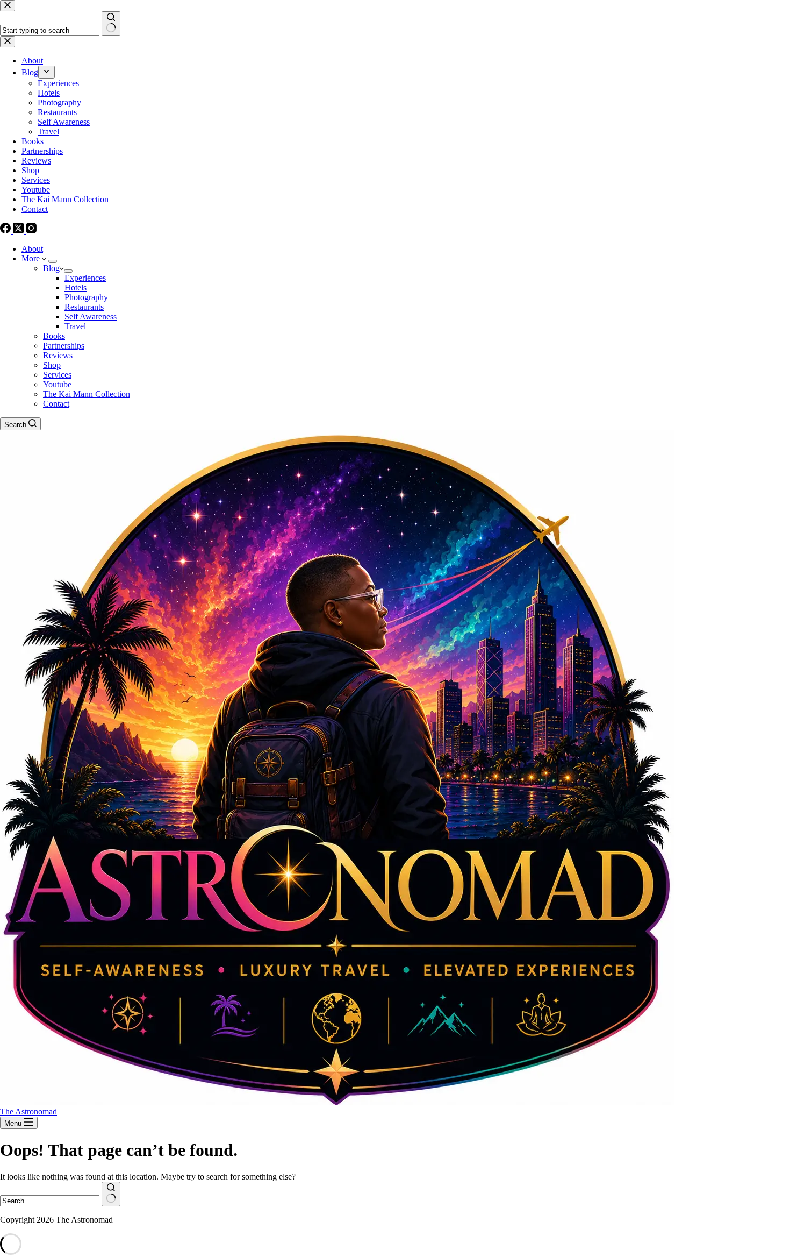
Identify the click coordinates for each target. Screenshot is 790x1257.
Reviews (58, 355)
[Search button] (111, 1194)
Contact (56, 403)
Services (57, 374)
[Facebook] (6, 230)
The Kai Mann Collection (86, 394)
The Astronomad (28, 1111)
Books (54, 335)
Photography (86, 297)
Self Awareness (90, 316)
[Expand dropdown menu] (52, 261)
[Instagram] (31, 230)
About (32, 248)
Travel (75, 326)
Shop (52, 365)
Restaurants (84, 306)
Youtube (57, 384)
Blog (51, 268)
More (31, 258)
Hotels (75, 287)
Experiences (85, 277)
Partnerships (63, 345)
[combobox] (49, 1200)
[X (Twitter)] (19, 230)
